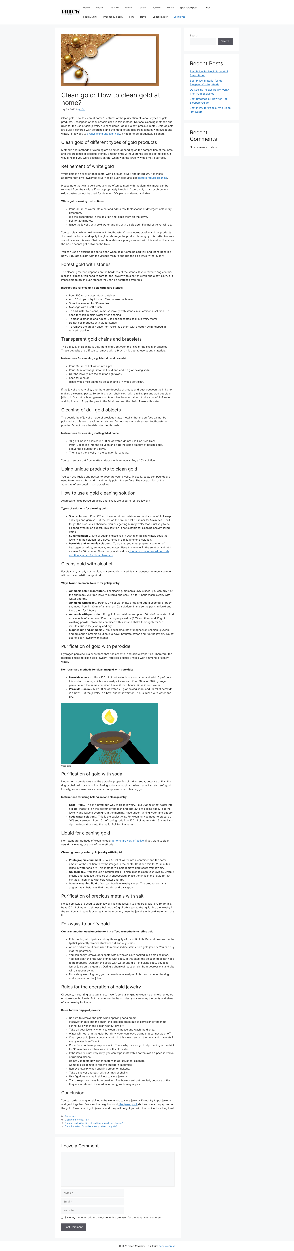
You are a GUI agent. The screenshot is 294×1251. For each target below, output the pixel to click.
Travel (206, 7)
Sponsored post (188, 7)
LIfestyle (114, 7)
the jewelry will (128, 1104)
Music (170, 7)
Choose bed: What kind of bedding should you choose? (94, 1123)
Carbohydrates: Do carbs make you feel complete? (91, 1126)
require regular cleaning (152, 177)
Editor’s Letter (160, 16)
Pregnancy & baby (113, 16)
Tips (86, 1119)
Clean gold (70, 1119)
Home (86, 7)
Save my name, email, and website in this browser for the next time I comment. (113, 1217)
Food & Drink (90, 16)
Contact (142, 7)
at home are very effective (127, 840)
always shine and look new (103, 133)
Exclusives (179, 16)
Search (194, 35)
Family (128, 7)
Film (131, 16)
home (80, 1119)
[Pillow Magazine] (70, 12)
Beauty (99, 7)
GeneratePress (167, 1246)
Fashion (157, 7)
